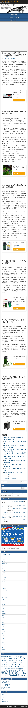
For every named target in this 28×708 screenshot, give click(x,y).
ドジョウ (4, 574)
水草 (3, 620)
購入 (3, 633)
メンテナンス (5, 595)
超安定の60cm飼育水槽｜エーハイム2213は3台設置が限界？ (14, 54)
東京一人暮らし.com (5, 684)
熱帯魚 (3, 626)
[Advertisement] (14, 36)
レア (3, 599)
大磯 (3, 611)
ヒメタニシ (4, 581)
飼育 (3, 642)
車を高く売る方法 (5, 681)
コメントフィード (5, 699)
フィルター (5, 58)
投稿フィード (5, 697)
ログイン (4, 694)
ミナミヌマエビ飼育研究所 (9, 1)
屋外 (23, 669)
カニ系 (3, 561)
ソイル (3, 570)
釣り (3, 640)
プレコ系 (4, 588)
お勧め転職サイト (5, 682)
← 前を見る (4, 481)
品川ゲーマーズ (4, 685)
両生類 (3, 604)
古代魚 (3, 608)
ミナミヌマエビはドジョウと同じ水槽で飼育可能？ (13, 501)
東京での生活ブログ (5, 687)
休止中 (2, 688)
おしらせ (4, 556)
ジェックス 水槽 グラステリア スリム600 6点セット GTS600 (19, 92)
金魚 (3, 638)
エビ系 (3, 559)
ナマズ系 (4, 577)
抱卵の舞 (4, 613)
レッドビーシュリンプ (6, 602)
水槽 (9, 58)
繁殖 (3, 629)
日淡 (3, 615)
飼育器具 (13, 58)
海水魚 (3, 624)
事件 (3, 606)
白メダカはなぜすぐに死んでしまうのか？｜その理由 (13, 519)
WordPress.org (5, 701)
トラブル (4, 572)
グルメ (3, 565)
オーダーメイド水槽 (14, 17)
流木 (3, 622)
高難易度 (4, 649)
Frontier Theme (24, 706)
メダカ (3, 593)
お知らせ (11, 656)
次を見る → (24, 481)
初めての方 (14, 14)
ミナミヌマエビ (5, 590)
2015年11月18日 (10, 56)
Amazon (16, 99)
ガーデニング (5, 563)
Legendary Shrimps (6, 554)
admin (4, 56)
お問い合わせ (14, 20)
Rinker (18, 245)
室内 (19, 669)
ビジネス (4, 584)
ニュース (4, 579)
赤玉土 (3, 635)
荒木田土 (4, 631)
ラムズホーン (5, 597)
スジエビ (4, 568)
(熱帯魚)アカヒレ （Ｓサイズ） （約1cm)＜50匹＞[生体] (19, 167)
